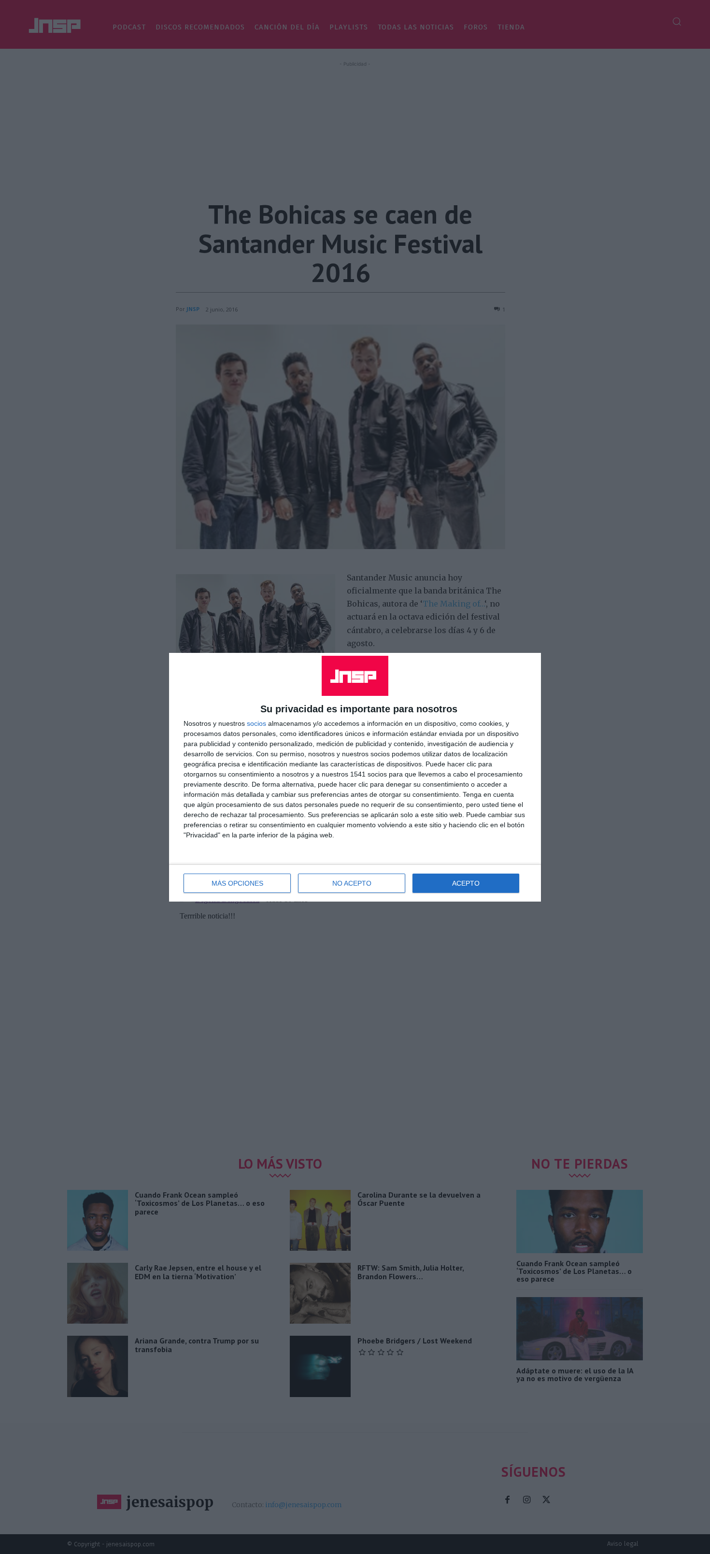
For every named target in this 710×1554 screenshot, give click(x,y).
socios (256, 723)
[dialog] (355, 777)
